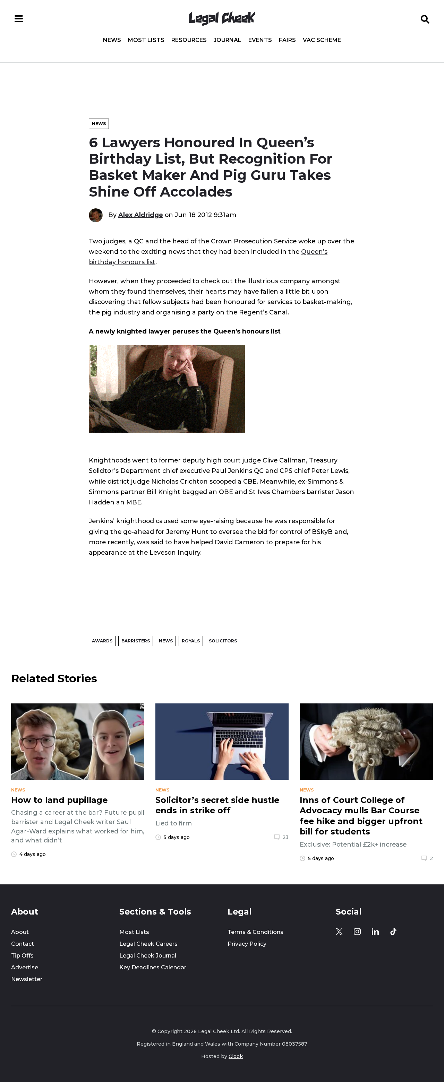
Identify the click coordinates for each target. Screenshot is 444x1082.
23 (285, 837)
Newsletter (26, 979)
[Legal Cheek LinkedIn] (375, 931)
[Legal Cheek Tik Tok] (393, 931)
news (18, 790)
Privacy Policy (247, 944)
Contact (22, 944)
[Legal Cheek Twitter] (339, 931)
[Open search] (425, 18)
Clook (236, 1056)
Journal (227, 40)
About (20, 932)
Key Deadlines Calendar (152, 967)
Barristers (135, 640)
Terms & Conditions (255, 932)
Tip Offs (22, 955)
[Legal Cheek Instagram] (357, 931)
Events (260, 40)
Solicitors (223, 640)
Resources (189, 40)
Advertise (24, 967)
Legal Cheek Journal (147, 955)
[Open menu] (18, 18)
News (112, 40)
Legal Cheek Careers (148, 944)
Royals (191, 640)
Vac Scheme (322, 40)
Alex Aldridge (140, 214)
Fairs (287, 40)
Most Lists (146, 40)
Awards (102, 640)
